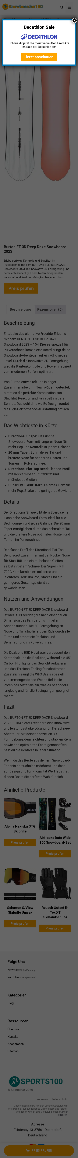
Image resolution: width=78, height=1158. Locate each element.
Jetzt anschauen (39, 57)
